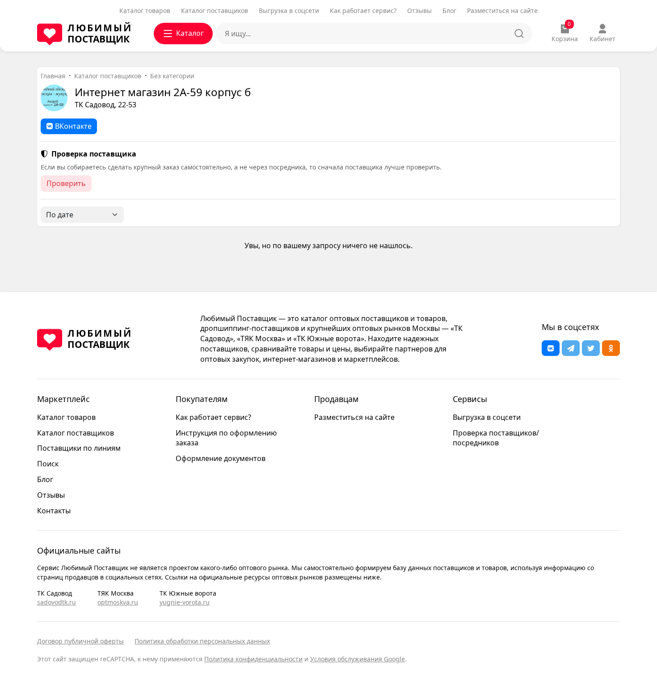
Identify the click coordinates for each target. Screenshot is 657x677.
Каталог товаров (144, 10)
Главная (53, 76)
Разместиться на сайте (502, 10)
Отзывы (419, 10)
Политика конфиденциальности (253, 659)
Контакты (54, 511)
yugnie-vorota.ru (185, 602)
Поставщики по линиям (79, 448)
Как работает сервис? (363, 10)
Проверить (66, 183)
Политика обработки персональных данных (202, 641)
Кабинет (602, 38)
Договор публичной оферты (80, 641)
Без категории (172, 76)
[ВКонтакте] (551, 348)
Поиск (48, 464)
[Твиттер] (591, 348)
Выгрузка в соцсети (289, 10)
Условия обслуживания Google (357, 659)
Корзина (565, 33)
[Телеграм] (571, 348)
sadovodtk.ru (56, 602)
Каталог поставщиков (214, 10)
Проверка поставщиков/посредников (496, 438)
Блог (449, 10)
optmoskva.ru (117, 602)
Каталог (190, 33)
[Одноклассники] (611, 348)
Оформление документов (220, 458)
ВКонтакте (73, 126)
